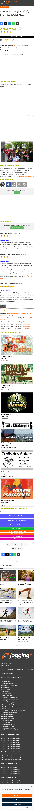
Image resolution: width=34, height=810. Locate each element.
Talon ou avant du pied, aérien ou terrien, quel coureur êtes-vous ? (6, 602)
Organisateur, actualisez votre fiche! (24, 115)
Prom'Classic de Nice (7, 720)
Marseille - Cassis (6, 693)
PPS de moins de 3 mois (27, 176)
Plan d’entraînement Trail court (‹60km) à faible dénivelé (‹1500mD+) (24, 639)
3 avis (16, 33)
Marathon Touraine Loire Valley (10, 697)
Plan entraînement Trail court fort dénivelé (13, 783)
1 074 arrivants (26, 326)
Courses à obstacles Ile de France (17, 531)
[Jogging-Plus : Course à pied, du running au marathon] (10, 3)
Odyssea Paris (5, 708)
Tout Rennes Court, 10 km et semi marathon (13, 710)
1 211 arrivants (26, 328)
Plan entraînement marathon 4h (10, 742)
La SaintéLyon (5, 701)
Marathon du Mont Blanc (8, 728)
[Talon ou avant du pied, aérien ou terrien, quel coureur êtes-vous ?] (8, 593)
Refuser (17, 800)
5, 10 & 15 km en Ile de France (17, 516)
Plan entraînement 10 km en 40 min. (11, 773)
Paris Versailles (6, 689)
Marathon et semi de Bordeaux (10, 699)
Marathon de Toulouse (8, 718)
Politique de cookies (10, 808)
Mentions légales (5, 665)
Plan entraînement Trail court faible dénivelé (13, 781)
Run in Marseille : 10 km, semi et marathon (13, 706)
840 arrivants (25, 322)
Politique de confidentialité (22, 808)
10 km (32, 318)
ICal (3, 39)
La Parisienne (5, 691)
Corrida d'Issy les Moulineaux (9, 712)
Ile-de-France (17, 548)
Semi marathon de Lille (8, 714)
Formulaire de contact (7, 673)
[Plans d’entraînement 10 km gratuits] (8, 575)
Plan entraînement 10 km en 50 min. (11, 769)
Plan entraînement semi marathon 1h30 (12, 759)
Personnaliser (17, 804)
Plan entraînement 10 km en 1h (10, 767)
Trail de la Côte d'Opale (8, 726)
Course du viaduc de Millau (9, 704)
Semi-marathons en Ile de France (17, 520)
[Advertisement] (17, 67)
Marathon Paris (6, 681)
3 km (5, 320)
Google (15, 39)
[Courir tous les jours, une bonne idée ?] (8, 630)
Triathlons (17, 539)
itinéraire (22, 43)
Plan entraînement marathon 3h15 (11, 748)
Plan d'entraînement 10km (16, 54)
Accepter (17, 795)
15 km (17, 545)
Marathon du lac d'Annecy (8, 724)
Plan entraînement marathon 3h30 (11, 746)
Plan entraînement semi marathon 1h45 (12, 757)
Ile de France (17, 45)
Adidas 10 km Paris (7, 695)
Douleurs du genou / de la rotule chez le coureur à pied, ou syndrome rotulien (26, 602)
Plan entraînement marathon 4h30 (11, 738)
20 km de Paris (6, 687)
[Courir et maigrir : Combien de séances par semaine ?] (26, 575)
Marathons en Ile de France (17, 525)
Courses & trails (4, 6)
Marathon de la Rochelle (8, 716)
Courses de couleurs (17, 533)
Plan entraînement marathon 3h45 (11, 744)
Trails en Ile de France (17, 528)
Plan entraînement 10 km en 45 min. (11, 771)
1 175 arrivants (26, 324)
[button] (31, 786)
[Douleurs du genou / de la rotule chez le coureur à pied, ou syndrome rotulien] (26, 593)
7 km (1, 320)
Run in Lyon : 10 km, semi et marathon (12, 685)
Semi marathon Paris (7, 683)
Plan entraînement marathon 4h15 (11, 740)
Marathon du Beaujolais (8, 703)
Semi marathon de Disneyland (10, 730)
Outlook (9, 39)
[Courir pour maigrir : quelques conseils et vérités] (26, 613)
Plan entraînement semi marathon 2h (11, 755)
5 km (25, 545)
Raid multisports (17, 536)
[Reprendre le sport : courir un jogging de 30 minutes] (8, 613)
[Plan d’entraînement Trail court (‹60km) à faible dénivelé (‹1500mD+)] (26, 630)
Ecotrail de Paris (6, 722)
